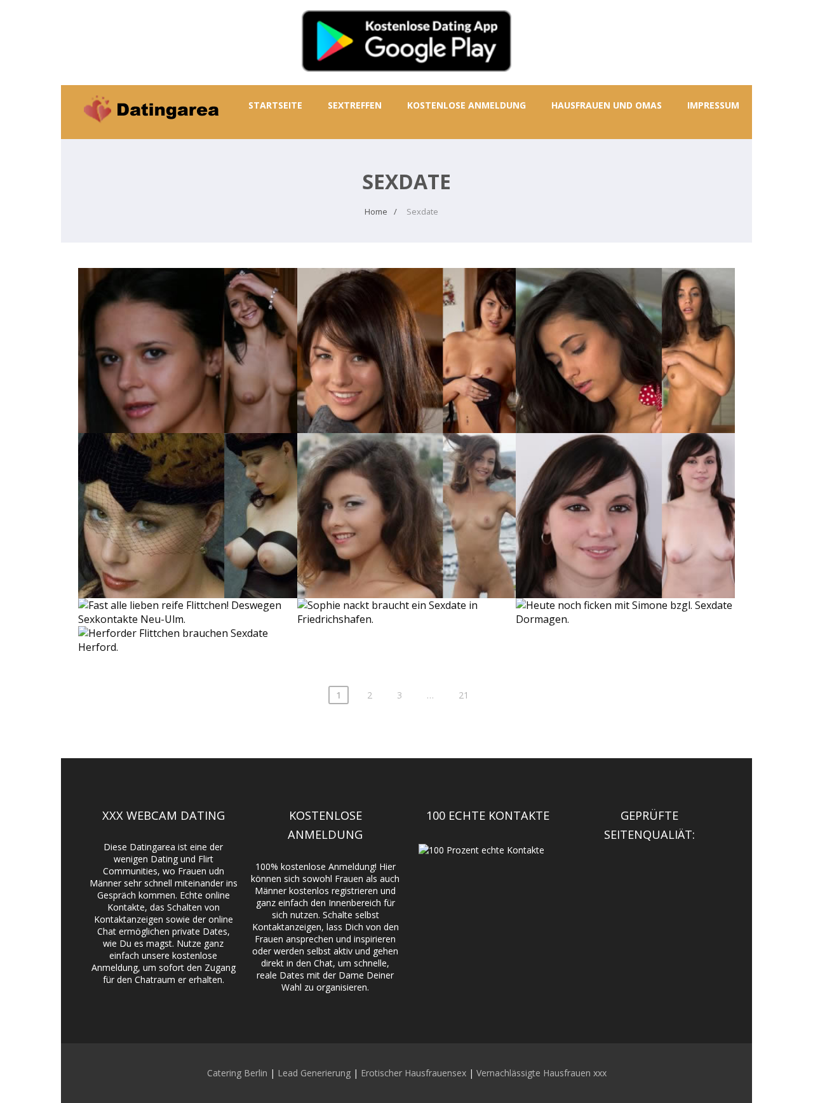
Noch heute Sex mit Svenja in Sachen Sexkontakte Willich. (407, 301)
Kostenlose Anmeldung (466, 105)
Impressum (713, 105)
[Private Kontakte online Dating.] (150, 132)
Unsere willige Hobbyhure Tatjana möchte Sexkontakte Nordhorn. (187, 473)
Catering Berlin (237, 1073)
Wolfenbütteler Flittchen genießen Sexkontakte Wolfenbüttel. (625, 308)
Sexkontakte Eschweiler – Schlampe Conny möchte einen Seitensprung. (625, 473)
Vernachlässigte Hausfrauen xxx (541, 1073)
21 (464, 695)
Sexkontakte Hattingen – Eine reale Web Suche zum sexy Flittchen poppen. (407, 473)
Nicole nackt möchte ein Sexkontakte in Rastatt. (187, 301)
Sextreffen (355, 105)
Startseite (275, 105)
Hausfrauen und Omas (606, 105)
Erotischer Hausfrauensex (413, 1073)
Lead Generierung (314, 1073)
